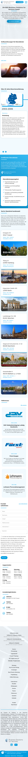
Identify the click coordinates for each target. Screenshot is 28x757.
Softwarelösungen (14, 633)
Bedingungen (20, 755)
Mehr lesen (4, 407)
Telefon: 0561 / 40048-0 (8, 237)
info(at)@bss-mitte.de (8, 238)
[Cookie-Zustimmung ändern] (3, 752)
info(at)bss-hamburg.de (8, 266)
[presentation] (3, 151)
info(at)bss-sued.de (7, 322)
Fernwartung (20, 2)
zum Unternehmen (23, 503)
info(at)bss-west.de (7, 377)
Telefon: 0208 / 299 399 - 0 (9, 376)
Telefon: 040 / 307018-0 (8, 265)
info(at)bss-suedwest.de (8, 349)
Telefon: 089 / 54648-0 (8, 320)
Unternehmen (14, 681)
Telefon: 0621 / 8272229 (8, 348)
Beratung (14, 665)
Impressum (7, 755)
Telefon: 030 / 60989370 (8, 292)
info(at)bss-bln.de (7, 294)
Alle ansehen (24, 405)
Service (14, 649)
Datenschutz (13, 755)
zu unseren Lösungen (14, 21)
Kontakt (14, 702)
